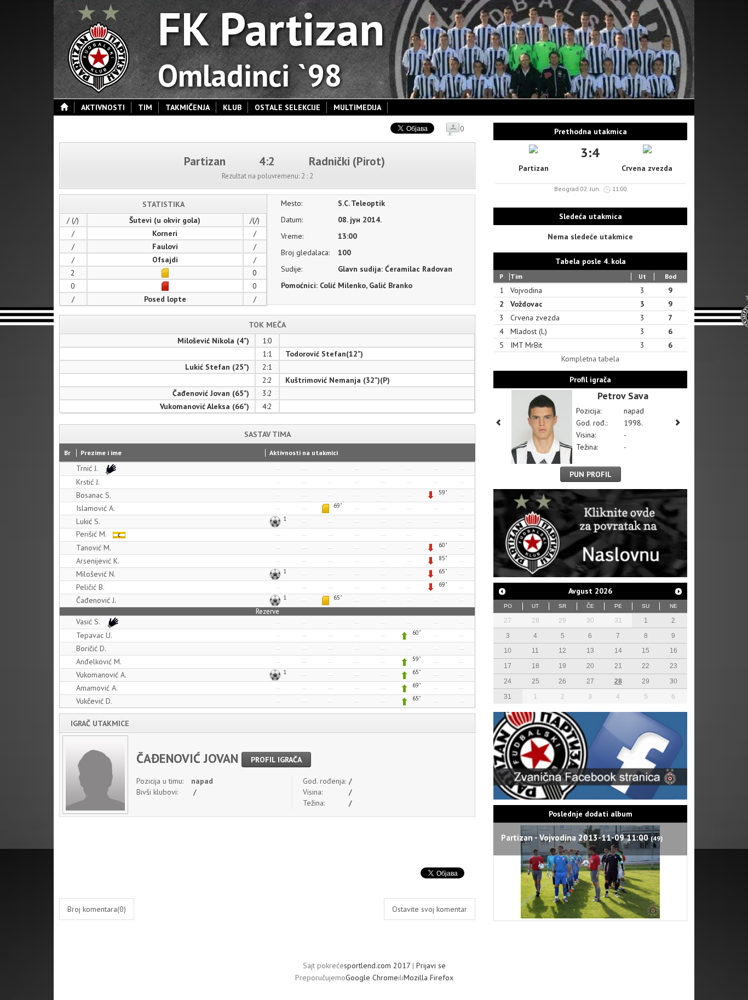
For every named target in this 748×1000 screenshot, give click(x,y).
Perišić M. (92, 534)
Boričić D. (91, 648)
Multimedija (357, 107)
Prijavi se (431, 965)
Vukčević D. (94, 701)
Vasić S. (89, 622)
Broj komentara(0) (96, 909)
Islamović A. (95, 508)
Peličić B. (90, 587)
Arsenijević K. (97, 561)
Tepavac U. (94, 635)
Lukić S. (88, 521)
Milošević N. (96, 574)
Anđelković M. (99, 661)
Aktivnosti (103, 107)
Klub (232, 107)
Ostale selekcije (287, 107)
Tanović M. (93, 548)
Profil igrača (276, 760)
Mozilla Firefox (428, 977)
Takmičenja (187, 107)
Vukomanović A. (101, 675)
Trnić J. (88, 468)
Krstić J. (88, 482)
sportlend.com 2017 (377, 965)
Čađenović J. (96, 600)
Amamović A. (97, 688)
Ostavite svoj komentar (429, 909)
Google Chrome (372, 977)
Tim (145, 107)
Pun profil (590, 474)
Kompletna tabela (590, 359)
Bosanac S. (93, 495)
